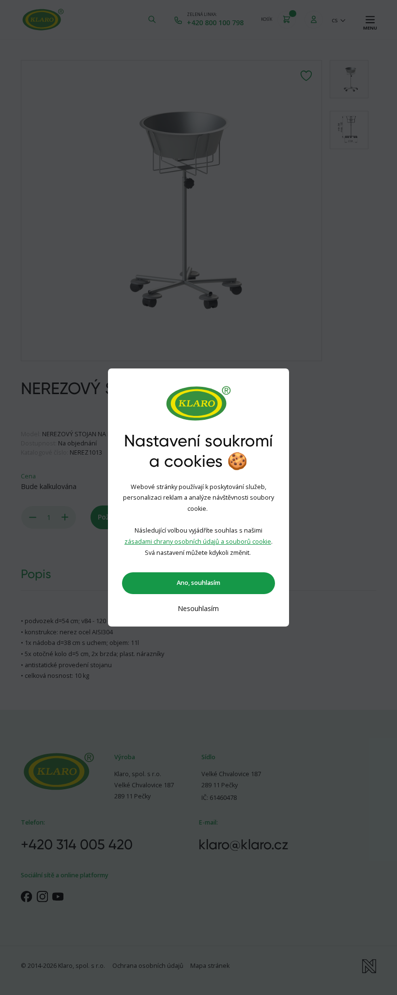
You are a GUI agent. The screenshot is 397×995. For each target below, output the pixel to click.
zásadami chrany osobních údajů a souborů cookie (197, 541)
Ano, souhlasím (198, 583)
